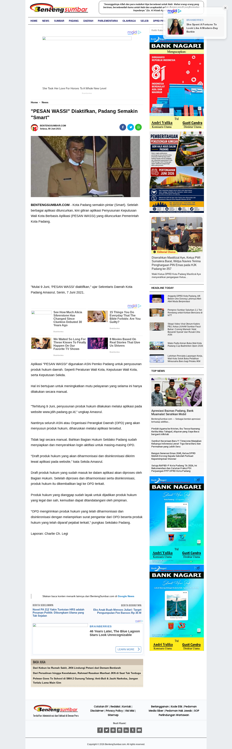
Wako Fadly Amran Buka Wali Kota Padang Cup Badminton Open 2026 (185, 344)
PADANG (74, 21)
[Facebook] (100, 730)
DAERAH (88, 21)
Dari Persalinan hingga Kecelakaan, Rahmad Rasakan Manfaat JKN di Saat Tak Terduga (87, 673)
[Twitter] (106, 730)
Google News (126, 596)
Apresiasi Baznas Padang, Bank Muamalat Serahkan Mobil (172, 412)
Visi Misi (129, 710)
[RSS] (139, 730)
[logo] (56, 712)
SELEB (144, 21)
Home (34, 21)
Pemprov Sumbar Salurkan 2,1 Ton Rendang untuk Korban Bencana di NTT (185, 313)
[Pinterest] (113, 730)
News (45, 21)
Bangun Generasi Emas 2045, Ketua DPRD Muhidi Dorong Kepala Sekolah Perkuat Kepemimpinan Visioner (173, 456)
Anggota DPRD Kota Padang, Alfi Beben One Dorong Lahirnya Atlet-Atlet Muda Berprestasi (185, 299)
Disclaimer (97, 710)
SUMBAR (59, 21)
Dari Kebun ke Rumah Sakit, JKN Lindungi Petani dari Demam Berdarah (77, 668)
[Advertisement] (87, 251)
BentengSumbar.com (115, 744)
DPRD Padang (161, 21)
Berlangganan (160, 706)
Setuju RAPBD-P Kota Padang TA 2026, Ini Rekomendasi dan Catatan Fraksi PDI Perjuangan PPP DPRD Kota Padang (174, 468)
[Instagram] (119, 730)
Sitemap (113, 715)
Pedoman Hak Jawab (178, 710)
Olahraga (129, 21)
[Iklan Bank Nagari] (177, 563)
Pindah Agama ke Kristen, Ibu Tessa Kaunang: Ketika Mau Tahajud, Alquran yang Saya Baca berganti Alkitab (175, 431)
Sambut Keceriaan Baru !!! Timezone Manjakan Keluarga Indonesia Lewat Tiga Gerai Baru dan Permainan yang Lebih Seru (176, 444)
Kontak (126, 706)
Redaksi (115, 706)
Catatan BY (101, 706)
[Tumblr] (132, 730)
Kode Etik (176, 706)
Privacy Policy (114, 710)
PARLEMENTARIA (108, 21)
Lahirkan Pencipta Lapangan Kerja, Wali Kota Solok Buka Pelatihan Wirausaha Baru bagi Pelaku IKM (185, 359)
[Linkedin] (126, 730)
